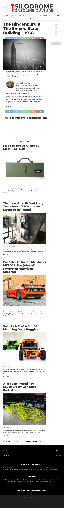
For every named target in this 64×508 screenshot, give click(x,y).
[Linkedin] (8, 106)
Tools (17, 186)
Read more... (17, 483)
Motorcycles (19, 15)
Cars (11, 15)
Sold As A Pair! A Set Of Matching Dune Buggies (20, 327)
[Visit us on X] (56, 28)
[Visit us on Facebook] (56, 24)
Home (6, 15)
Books (32, 18)
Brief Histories (8, 453)
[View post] (24, 167)
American (6, 186)
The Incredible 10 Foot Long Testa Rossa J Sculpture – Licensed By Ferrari (23, 206)
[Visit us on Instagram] (56, 31)
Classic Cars (19, 309)
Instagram (57, 458)
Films (40, 15)
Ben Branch (25, 85)
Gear (45, 15)
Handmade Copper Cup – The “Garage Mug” (36, 441)
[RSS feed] (4, 7)
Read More (7, 196)
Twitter (58, 453)
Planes (34, 15)
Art (58, 15)
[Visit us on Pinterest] (33, 497)
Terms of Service (33, 501)
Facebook (57, 450)
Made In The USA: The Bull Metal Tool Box (22, 147)
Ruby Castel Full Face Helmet (14, 441)
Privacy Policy (22, 501)
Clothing (51, 15)
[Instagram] (6, 106)
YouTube (58, 455)
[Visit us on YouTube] (27, 497)
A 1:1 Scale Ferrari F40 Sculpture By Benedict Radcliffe (19, 387)
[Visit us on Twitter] (30, 497)
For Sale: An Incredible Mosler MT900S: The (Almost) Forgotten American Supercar (24, 267)
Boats (28, 15)
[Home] (32, 8)
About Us (6, 455)
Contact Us (43, 501)
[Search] (60, 7)
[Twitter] (10, 106)
